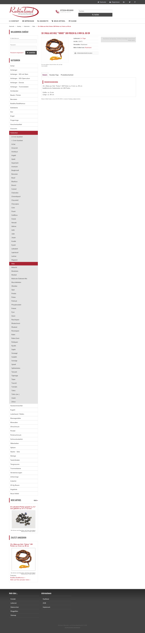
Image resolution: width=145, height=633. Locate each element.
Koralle (13, 241)
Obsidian (14, 286)
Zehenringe (14, 477)
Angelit (13, 155)
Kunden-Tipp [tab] (54, 75)
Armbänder (14, 91)
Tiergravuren (14, 464)
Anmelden (31, 53)
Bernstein (13, 99)
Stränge (13, 456)
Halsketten (14, 133)
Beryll (13, 178)
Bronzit (13, 185)
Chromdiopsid (15, 196)
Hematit (14, 222)
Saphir (13, 349)
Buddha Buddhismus (17, 103)
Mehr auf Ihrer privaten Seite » (20, 580)
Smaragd (14, 353)
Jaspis (13, 237)
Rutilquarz (14, 342)
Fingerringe (14, 120)
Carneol (13, 189)
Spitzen (13, 447)
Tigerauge (14, 375)
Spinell (13, 364)
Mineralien (14, 422)
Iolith (13, 230)
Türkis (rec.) (15, 394)
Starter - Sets (15, 452)
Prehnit (13, 308)
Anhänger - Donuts (17, 82)
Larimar (13, 256)
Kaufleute (46, 599)
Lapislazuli (14, 252)
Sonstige (14, 361)
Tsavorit (14, 383)
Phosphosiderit (16, 305)
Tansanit (14, 372)
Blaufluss (14, 181)
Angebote (43, 21)
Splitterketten (15, 368)
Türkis (13, 390)
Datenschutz (15, 607)
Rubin (13, 334)
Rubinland (88, 47)
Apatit (13, 159)
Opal (12, 290)
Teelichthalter (15, 460)
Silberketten (14, 443)
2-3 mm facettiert (17, 137)
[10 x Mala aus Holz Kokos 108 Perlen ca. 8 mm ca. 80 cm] (54, 61)
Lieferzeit (14, 603)
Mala (13, 264)
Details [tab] (44, 75)
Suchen (95, 15)
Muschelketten (16, 282)
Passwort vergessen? (17, 52)
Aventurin (14, 166)
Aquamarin (14, 163)
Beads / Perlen (15, 95)
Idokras (13, 226)
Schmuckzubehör (16, 439)
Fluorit (13, 211)
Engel (12, 116)
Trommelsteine (15, 468)
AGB (44, 603)
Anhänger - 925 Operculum (20, 78)
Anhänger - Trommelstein (19, 87)
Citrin (13, 208)
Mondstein (14, 271)
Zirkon (13, 402)
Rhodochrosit (15, 323)
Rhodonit (14, 327)
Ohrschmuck (14, 427)
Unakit (13, 398)
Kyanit (13, 245)
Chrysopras (15, 204)
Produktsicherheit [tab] (67, 75)
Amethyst (14, 152)
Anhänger (13, 70)
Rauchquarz (15, 320)
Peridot (13, 293)
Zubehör (13, 481)
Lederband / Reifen (17, 414)
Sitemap (13, 615)
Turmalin (14, 387)
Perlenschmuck (15, 435)
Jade (13, 234)
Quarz (13, 316)
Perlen (13, 297)
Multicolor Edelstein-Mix (19, 278)
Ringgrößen (14, 611)
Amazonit (14, 148)
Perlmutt (14, 301)
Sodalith (14, 357)
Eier (11, 112)
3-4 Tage (83, 38)
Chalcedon (14, 193)
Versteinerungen (16, 473)
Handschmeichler (16, 406)
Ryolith (13, 346)
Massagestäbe (15, 418)
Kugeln (12, 410)
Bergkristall (15, 170)
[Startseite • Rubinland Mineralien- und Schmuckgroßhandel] (24, 11)
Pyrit (12, 312)
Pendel (12, 431)
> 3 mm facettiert (17, 140)
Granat (13, 219)
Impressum (29, 21)
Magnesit (14, 260)
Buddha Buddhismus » (17, 577)
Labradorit (14, 249)
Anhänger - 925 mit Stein (19, 74)
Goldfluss (14, 215)
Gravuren (13, 128)
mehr (36, 500)
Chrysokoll (14, 200)
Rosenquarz (15, 331)
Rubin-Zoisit (15, 338)
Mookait (14, 275)
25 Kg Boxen (14, 485)
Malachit (14, 267)
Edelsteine (14, 108)
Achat (12, 66)
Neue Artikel (59, 21)
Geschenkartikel (16, 124)
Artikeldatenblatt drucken (84, 53)
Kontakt (15, 21)
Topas (13, 379)
